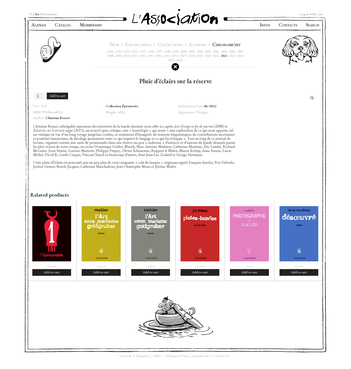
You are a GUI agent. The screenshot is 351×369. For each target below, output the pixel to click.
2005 (224, 51)
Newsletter (49, 14)
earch (312, 25)
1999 (175, 51)
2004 (216, 51)
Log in (304, 14)
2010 (126, 56)
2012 (143, 56)
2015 (167, 56)
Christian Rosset (58, 118)
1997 (159, 51)
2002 (199, 51)
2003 (208, 51)
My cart (317, 14)
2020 (208, 56)
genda (38, 25)
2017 (183, 56)
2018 (191, 56)
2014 (159, 56)
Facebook (125, 356)
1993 (126, 51)
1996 (151, 51)
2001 (191, 51)
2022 (224, 56)
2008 (110, 56)
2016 (175, 56)
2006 (232, 51)
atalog (63, 25)
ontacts (288, 25)
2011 (134, 56)
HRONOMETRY (226, 45)
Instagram (142, 356)
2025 (171, 60)
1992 (118, 51)
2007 (240, 51)
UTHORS (197, 45)
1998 (167, 51)
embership (91, 25)
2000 (183, 51)
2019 (199, 56)
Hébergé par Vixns (177, 356)
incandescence (201, 356)
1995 (143, 51)
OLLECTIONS (171, 45)
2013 (151, 56)
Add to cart (57, 95)
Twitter (157, 356)
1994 (134, 51)
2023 (232, 56)
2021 (216, 56)
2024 (240, 56)
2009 (118, 56)
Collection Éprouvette (122, 106)
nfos (265, 25)
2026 (179, 60)
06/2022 (210, 106)
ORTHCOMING (139, 45)
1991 (110, 51)
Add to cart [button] (52, 272)
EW (115, 45)
